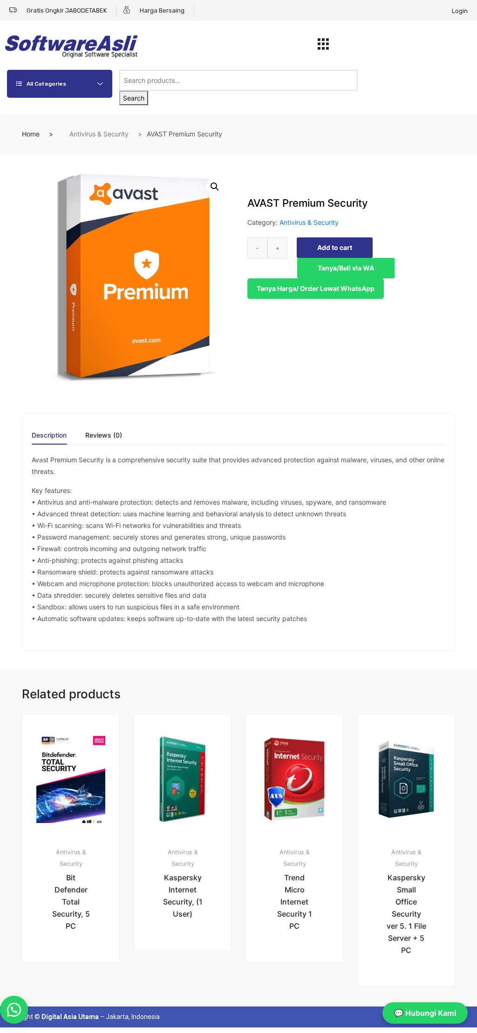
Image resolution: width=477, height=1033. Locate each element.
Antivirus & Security (99, 134)
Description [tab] (49, 435)
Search (133, 98)
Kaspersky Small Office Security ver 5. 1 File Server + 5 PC (406, 914)
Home (31, 134)
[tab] (49, 438)
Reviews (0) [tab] (103, 435)
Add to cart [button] (76, 994)
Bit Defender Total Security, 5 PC (71, 902)
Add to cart (334, 247)
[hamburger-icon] (323, 46)
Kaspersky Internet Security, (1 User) (183, 895)
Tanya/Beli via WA (346, 268)
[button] (214, 186)
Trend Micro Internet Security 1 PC (294, 902)
